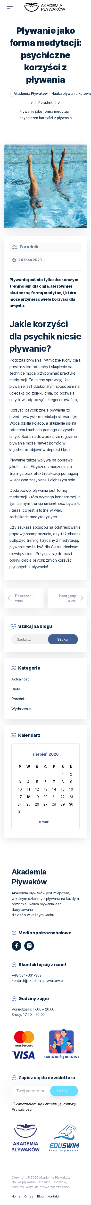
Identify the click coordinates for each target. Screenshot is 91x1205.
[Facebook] (16, 946)
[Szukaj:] (33, 639)
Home (16, 1196)
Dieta (15, 689)
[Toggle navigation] (10, 7)
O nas (28, 1196)
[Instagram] (29, 946)
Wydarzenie (21, 708)
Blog (40, 1196)
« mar (44, 821)
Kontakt (53, 1196)
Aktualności (20, 679)
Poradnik (29, 246)
